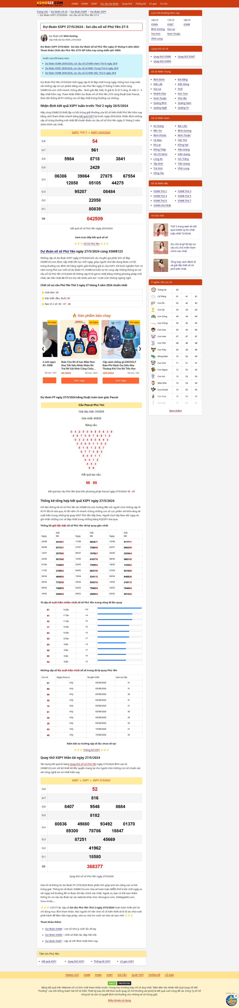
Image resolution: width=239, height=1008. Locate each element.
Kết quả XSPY (49, 961)
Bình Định (159, 79)
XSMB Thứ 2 (160, 191)
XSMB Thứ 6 (160, 200)
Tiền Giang (184, 163)
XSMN (84, 3)
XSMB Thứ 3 (184, 191)
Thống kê (140, 3)
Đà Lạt (157, 144)
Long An (158, 158)
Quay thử (127, 3)
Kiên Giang (184, 154)
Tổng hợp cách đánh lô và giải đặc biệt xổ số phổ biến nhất (183, 265)
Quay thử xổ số (159, 48)
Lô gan (153, 3)
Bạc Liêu (182, 125)
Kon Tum (183, 93)
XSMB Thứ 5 (184, 195)
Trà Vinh (155, 33)
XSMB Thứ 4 (160, 195)
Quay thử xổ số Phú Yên (83, 764)
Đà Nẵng (183, 79)
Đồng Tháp (159, 149)
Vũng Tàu (158, 172)
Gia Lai (171, 29)
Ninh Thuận (173, 33)
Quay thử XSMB (162, 56)
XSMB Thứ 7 (184, 200)
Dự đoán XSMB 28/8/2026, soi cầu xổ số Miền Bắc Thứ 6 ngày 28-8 (80, 72)
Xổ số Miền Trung (161, 71)
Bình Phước (159, 135)
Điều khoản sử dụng (119, 1000)
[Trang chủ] (50, 3)
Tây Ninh (158, 163)
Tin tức (164, 3)
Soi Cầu (122, 974)
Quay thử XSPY (76, 961)
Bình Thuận (184, 135)
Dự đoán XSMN (53, 934)
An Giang (158, 125)
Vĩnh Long (157, 38)
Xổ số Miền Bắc (159, 183)
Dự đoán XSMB (53, 928)
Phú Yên (182, 98)
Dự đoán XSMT (53, 941)
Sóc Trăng (183, 158)
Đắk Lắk (157, 84)
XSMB (75, 3)
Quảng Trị (183, 107)
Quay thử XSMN (162, 61)
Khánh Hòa (159, 93)
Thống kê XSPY (91, 749)
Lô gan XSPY (127, 961)
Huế (180, 88)
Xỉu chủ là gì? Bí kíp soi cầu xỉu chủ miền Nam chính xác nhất (183, 247)
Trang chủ (72, 974)
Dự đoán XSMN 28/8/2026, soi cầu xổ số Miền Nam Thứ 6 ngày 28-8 (81, 63)
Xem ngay (79, 380)
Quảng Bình (160, 102)
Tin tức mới (157, 215)
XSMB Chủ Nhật (162, 205)
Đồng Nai (183, 144)
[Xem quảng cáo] (231, 1000)
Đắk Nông (183, 84)
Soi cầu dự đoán (109, 3)
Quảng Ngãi (160, 107)
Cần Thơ (182, 140)
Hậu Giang (184, 149)
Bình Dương (158, 29)
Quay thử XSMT (186, 56)
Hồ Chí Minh (160, 154)
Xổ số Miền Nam (160, 118)
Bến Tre (157, 130)
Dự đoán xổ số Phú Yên (57, 251)
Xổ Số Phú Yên (92, 243)
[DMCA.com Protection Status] (119, 983)
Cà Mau (157, 140)
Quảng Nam (184, 102)
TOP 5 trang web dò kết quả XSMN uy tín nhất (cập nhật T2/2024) (184, 230)
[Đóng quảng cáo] (236, 996)
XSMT (94, 3)
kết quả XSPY (86, 116)
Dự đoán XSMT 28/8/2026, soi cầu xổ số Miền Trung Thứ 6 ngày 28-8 (81, 68)
